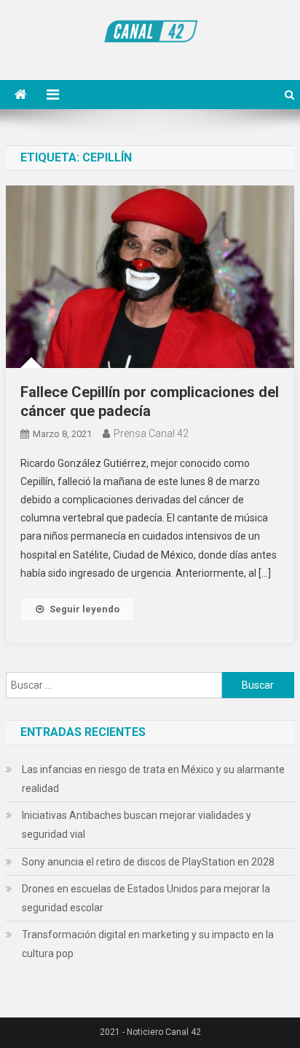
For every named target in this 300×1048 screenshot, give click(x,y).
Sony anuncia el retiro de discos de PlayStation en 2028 (148, 862)
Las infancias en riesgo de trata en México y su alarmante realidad (153, 779)
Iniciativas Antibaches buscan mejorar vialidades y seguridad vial (136, 824)
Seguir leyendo (84, 609)
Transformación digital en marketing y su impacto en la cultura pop (148, 944)
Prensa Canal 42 (151, 433)
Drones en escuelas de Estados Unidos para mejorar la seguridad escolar (146, 898)
